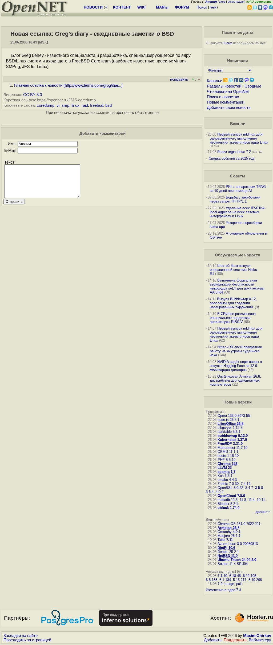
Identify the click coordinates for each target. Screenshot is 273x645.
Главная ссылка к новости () (68, 85)
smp (65, 105)
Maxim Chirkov (257, 636)
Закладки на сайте (20, 636)
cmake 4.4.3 (227, 480)
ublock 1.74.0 (228, 508)
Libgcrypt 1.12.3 (230, 428)
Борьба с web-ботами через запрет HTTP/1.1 (235, 199)
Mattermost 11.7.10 (232, 448)
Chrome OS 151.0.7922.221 (239, 524)
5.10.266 (255, 580)
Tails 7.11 (225, 540)
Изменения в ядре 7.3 (223, 590)
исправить (179, 79)
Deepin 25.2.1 (228, 552)
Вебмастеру (260, 640)
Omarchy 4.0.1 (229, 532)
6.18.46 (235, 576)
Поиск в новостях (223, 97)
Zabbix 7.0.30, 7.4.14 (234, 484)
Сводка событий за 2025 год (231, 158)
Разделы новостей (224, 86)
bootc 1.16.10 (228, 456)
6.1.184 (225, 580)
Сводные (252, 86)
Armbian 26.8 (228, 528)
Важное (237, 124)
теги (212, 7)
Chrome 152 (227, 464)
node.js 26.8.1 (228, 420)
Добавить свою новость (229, 107)
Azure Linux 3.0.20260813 (238, 544)
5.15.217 (239, 580)
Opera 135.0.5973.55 (234, 416)
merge (229, 584)
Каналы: (214, 81)
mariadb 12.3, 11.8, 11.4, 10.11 (241, 500)
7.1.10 (222, 576)
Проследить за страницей (27, 640)
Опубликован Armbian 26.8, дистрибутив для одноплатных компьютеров (235, 380)
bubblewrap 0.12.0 (233, 436)
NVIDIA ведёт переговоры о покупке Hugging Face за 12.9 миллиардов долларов (236, 366)
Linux (228, 43)
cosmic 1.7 (226, 472)
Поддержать (235, 640)
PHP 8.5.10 (226, 460)
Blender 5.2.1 (228, 504)
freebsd (96, 105)
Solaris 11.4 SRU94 (233, 564)
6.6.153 (211, 580)
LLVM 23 (225, 468)
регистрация (236, 1)
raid (85, 105)
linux (75, 105)
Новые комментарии (225, 102)
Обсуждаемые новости (237, 255)
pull (239, 584)
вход (222, 1)
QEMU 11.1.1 (228, 452)
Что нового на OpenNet (228, 91)
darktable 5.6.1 (229, 432)
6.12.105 (249, 576)
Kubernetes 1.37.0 (232, 440)
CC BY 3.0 (32, 95)
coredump (45, 105)
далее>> (263, 512)
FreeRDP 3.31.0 (230, 444)
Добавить (213, 640)
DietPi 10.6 (226, 548)
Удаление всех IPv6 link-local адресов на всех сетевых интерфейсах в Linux (238, 212)
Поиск (201, 7)
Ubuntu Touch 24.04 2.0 (237, 560)
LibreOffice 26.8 (230, 424)
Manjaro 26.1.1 (229, 536)
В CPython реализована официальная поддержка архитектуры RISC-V (233, 318)
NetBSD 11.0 (228, 556)
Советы (237, 176)
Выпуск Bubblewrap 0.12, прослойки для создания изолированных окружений (233, 303)
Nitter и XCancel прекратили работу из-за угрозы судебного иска (236, 351)
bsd (108, 105)
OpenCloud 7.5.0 (231, 496)
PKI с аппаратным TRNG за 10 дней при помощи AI (238, 189)
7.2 (220, 584)
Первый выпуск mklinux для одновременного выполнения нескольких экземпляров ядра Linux (239, 138)
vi (58, 105)
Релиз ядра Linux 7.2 (234, 152)
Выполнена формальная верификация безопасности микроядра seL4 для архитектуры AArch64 (237, 286)
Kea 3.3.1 (225, 476)
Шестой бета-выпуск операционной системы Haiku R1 (233, 270)
